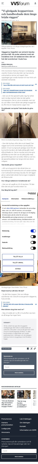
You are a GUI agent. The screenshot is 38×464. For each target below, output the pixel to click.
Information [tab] (15, 199)
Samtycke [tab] (5, 199)
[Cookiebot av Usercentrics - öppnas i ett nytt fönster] (28, 193)
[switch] (33, 236)
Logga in (35, 3)
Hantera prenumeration (7, 424)
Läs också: (18, 84)
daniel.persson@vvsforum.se (9, 66)
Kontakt (23, 426)
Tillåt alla (18, 256)
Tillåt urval (18, 262)
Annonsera (5, 432)
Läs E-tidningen (25, 419)
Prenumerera (6, 419)
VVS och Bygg (6, 348)
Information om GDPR (28, 430)
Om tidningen (25, 423)
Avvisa (18, 269)
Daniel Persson (6, 64)
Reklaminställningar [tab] (28, 199)
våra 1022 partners (13, 208)
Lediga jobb (6, 429)
